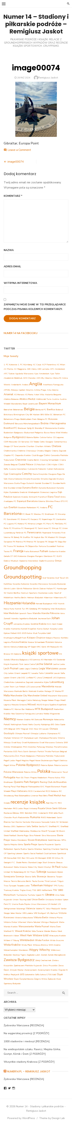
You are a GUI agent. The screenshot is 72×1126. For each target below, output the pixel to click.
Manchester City (19, 695)
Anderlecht (16, 384)
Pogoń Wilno (9, 765)
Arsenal (8, 394)
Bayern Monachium (50, 403)
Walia (61, 922)
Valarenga (20, 908)
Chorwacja (31, 450)
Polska (43, 771)
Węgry (33, 950)
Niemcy (10, 718)
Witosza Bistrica (40, 945)
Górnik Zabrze (39, 588)
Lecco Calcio (29, 664)
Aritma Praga (40, 390)
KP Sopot (32, 646)
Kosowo (50, 642)
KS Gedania (16, 654)
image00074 (16, 162)
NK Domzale (36, 719)
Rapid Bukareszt (52, 786)
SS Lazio (30, 858)
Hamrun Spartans (29, 593)
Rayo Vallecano (19, 791)
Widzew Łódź (40, 935)
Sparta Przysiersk (46, 844)
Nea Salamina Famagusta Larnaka (27, 713)
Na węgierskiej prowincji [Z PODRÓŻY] (26, 1033)
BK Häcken (35, 414)
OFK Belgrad (9, 729)
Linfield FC (31, 677)
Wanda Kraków (11, 926)
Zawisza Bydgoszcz (19, 960)
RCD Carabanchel (36, 791)
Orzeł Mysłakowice (30, 742)
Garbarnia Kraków (57, 551)
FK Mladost (50, 537)
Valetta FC (40, 908)
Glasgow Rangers (35, 556)
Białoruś (59, 409)
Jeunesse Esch (44, 618)
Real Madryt (54, 795)
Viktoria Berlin (41, 917)
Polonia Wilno (30, 772)
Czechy (27, 474)
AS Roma (29, 394)
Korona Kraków (19, 642)
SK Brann (60, 831)
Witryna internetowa (20, 283)
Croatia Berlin (33, 460)
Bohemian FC (59, 414)
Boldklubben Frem (28, 419)
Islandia (14, 618)
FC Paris (47, 523)
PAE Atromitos (29, 747)
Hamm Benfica (13, 593)
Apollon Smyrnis (25, 390)
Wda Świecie (37, 931)
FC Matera (19, 523)
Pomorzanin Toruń (59, 772)
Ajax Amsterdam (41, 373)
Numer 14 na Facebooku (20, 333)
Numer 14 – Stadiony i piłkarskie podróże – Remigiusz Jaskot (36, 23)
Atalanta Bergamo (53, 394)
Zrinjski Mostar (17, 970)
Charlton (30, 446)
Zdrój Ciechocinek (43, 960)
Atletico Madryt (27, 399)
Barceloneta (16, 403)
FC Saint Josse (41, 528)
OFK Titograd (22, 729)
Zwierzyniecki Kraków (48, 970)
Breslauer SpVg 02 (26, 428)
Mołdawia (29, 709)
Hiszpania (12, 603)
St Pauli (56, 867)
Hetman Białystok (35, 597)
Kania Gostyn (43, 628)
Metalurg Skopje (39, 700)
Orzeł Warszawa (47, 742)
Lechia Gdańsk (44, 664)
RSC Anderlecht (40, 813)
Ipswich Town (25, 613)
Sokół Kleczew (54, 840)
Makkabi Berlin (21, 691)
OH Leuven (44, 729)
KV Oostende (59, 659)
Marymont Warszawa (57, 695)
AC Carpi (37, 364)
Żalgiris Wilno (40, 979)
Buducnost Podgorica (33, 432)
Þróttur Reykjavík (11, 974)
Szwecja (20, 876)
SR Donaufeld (10, 858)
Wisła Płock (26, 945)
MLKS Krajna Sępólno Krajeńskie (51, 704)
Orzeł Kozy (16, 742)
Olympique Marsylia (48, 738)
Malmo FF (59, 691)
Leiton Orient (14, 673)
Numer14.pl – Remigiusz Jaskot (28, 1071)
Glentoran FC (50, 556)
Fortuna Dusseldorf (47, 546)
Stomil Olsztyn (44, 867)
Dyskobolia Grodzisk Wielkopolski (24, 492)
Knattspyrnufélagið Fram (15, 637)
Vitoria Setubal (33, 922)
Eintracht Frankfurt (38, 496)
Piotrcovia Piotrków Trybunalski (50, 756)
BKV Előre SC (46, 414)
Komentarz (13, 196)
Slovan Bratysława (37, 839)
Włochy (44, 950)
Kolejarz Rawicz (53, 637)
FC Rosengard (27, 528)
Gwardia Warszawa (39, 584)
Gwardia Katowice (21, 584)
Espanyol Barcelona (27, 501)
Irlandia (37, 613)
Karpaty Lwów (56, 628)
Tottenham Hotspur (41, 885)
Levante (49, 673)
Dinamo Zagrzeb (48, 478)
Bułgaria (7, 437)
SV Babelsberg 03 (18, 872)
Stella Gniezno (20, 867)
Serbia (35, 826)
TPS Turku (59, 885)
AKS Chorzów (29, 378)
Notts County (34, 724)
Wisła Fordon (42, 940)
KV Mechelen (47, 659)
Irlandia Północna (50, 613)
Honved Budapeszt (44, 603)
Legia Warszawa (48, 668)
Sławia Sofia (30, 876)
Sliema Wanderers (19, 840)
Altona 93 (56, 378)
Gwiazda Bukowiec (57, 584)
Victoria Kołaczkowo (24, 917)
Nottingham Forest (19, 724)
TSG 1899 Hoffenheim (42, 890)
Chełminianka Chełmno (14, 450)
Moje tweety (11, 356)
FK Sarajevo (39, 541)
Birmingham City (21, 414)
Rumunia (35, 817)
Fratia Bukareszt (31, 551)
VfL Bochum (52, 913)
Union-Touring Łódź (22, 899)
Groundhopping (23, 567)
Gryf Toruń (60, 578)
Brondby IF (39, 428)
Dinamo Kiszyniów (31, 478)
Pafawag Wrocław (45, 747)
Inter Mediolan (11, 613)
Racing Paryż (10, 786)
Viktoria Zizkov (10, 922)
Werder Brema (50, 931)
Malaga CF (49, 691)
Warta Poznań (42, 926)
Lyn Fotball (20, 686)
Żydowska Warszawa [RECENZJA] (24, 1025)
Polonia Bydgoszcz (28, 765)
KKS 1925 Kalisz (24, 633)
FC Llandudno (59, 519)
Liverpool (47, 677)
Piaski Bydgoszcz (28, 756)
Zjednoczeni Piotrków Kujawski (28, 965)
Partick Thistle (44, 751)
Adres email (12, 266)
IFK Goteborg (31, 608)
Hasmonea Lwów (45, 593)
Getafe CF (8, 556)
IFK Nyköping (44, 608)
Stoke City (32, 867)
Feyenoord (46, 532)
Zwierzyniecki (30, 970)
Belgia (29, 409)
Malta (7, 695)
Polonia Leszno (61, 765)
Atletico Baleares (11, 399)
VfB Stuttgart (40, 913)
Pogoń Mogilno (22, 760)
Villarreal (22, 922)
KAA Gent (51, 624)
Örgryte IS (63, 970)
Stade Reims (21, 862)
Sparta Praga (30, 844)
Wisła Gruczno (57, 940)
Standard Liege (35, 862)
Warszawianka (26, 926)
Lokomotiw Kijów (41, 682)
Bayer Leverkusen (30, 403)
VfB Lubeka (27, 913)
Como (47, 455)
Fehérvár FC (21, 532)
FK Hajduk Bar (37, 537)
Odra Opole (60, 724)
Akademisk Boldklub (13, 378)
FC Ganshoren (10, 519)
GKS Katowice (19, 556)
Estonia (41, 501)
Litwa (39, 677)
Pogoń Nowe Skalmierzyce (41, 760)
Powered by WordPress (21, 1118)
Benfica (51, 409)
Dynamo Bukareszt (47, 487)
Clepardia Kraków (23, 455)
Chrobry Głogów (44, 450)
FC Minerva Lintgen (33, 523)
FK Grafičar (25, 537)
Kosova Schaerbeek (36, 642)
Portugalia (9, 777)
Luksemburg (57, 682)
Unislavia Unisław (53, 899)
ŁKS (22, 974)
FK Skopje (49, 541)
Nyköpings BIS (47, 724)
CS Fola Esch (40, 464)
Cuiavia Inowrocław (18, 469)
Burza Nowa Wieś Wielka (55, 432)
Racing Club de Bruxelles (53, 782)
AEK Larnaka (43, 369)
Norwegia (48, 719)
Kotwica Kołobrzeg (19, 646)
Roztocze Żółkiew (11, 813)
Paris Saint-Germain (27, 751)
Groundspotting (23, 576)
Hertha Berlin (20, 597)
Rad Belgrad (22, 786)
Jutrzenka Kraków (21, 624)
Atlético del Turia (43, 399)
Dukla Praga (20, 483)
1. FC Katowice (10, 364)
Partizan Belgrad (59, 751)
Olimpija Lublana (38, 733)
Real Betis (43, 795)
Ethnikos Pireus (53, 501)
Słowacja (41, 876)
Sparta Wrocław (35, 849)
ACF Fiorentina (49, 364)
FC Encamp (60, 514)
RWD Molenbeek (48, 817)
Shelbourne (35, 831)
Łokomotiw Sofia (32, 974)
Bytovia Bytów (32, 437)
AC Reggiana (20, 369)
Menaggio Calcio (24, 700)
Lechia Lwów (59, 664)
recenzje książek (28, 802)
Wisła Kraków (12, 945)
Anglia (35, 384)
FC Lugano (9, 523)
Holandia (28, 603)
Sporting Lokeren (15, 853)
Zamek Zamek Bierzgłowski (53, 954)
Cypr (6, 473)
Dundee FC (47, 483)
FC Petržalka (57, 523)
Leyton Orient (10, 677)
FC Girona (22, 519)
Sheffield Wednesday (20, 831)
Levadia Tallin (37, 673)
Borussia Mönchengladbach (27, 423)
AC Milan (60, 364)
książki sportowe (40, 653)
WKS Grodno (54, 945)
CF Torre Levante (17, 446)
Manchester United (37, 695)
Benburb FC (40, 409)
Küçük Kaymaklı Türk (13, 664)
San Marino (16, 822)
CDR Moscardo (10, 441)
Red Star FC (51, 803)
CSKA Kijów (51, 464)
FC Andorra (42, 507)
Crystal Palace (25, 464)
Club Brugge (37, 455)
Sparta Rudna (20, 849)
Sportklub (61, 853)
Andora (25, 384)
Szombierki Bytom (55, 872)
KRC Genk (41, 646)
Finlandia (56, 532)
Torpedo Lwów (23, 885)
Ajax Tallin (55, 373)
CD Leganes (58, 437)
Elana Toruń (54, 496)
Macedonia (48, 686)
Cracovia (20, 459)
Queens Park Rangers (26, 782)
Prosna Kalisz (54, 777)
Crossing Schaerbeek (49, 460)
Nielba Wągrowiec (52, 713)
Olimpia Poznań (22, 733)
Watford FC (9, 931)
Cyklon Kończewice (55, 469)
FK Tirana (8, 546)
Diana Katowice (15, 478)
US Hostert (52, 904)
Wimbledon (27, 940)
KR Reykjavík (53, 646)
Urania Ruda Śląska (21, 904)
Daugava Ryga (55, 474)
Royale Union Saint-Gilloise (52, 808)
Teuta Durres (38, 881)
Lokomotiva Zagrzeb (24, 682)
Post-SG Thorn (23, 777)
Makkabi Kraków (36, 691)
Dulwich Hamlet (33, 483)
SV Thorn (31, 872)
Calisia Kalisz (46, 437)
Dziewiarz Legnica (48, 492)
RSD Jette (53, 813)
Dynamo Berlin (30, 487)
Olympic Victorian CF (13, 738)
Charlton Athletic (43, 446)
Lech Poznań (11, 668)
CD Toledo (34, 441)
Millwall (32, 704)
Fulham (44, 551)
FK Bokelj (15, 537)
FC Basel (26, 514)
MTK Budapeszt (44, 709)
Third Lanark (50, 881)
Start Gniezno (48, 862)
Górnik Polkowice (24, 588)
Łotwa (43, 974)
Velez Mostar (16, 913)
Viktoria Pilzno (55, 917)
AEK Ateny (32, 369)
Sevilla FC (43, 826)
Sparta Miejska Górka (13, 844)
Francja (18, 551)
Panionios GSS (10, 751)
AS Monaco (19, 394)
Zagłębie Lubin (33, 954)
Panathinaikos (60, 747)
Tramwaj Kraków (11, 890)
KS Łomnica (35, 659)
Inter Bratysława (58, 608)
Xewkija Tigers (19, 954)
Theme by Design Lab (52, 1118)
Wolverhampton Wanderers (16, 950)
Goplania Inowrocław (28, 560)
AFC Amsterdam (57, 369)
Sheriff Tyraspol (48, 831)
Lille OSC (21, 677)
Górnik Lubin (10, 588)
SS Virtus (56, 858)
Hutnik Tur (20, 608)
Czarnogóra (15, 473)
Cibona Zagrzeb (59, 450)
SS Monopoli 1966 (43, 858)
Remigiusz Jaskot (48, 77)
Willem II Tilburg (11, 940)
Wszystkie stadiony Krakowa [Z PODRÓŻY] (29, 1062)
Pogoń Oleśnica (60, 760)
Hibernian (48, 597)
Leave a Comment (19, 150)
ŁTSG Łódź (51, 974)
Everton (13, 507)
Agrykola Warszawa (24, 373)
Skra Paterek (35, 835)
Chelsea (56, 446)
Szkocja (41, 872)
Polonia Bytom (47, 765)
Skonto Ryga (22, 835)
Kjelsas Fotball (10, 633)
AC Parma (8, 369)
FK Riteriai (28, 541)
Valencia (30, 908)
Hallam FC (51, 588)
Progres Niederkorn (38, 777)
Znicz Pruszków (50, 965)
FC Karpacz (33, 519)
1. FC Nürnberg (25, 364)
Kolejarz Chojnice (36, 637)
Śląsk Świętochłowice (23, 979)
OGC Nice (33, 729)
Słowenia (51, 876)
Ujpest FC (40, 895)
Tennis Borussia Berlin (21, 881)
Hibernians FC (60, 597)
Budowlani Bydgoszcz (13, 432)
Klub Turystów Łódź (42, 633)
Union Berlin (38, 899)
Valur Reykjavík (53, 908)
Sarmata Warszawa (32, 822)
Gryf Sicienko (48, 578)
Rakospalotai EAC (36, 786)
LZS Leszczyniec (33, 686)
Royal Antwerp (30, 808)
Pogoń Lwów (9, 760)
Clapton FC (9, 455)
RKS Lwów (18, 808)
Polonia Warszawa (13, 771)
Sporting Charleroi (51, 849)
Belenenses (18, 409)
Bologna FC (42, 419)
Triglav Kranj (25, 890)
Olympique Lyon (31, 738)
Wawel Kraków (23, 931)
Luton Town (9, 686)
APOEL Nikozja (11, 390)
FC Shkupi (53, 528)
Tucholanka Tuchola (25, 895)
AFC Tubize (9, 373)
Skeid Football (10, 835)
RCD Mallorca (52, 791)
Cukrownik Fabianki (37, 469)
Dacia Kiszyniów (40, 474)
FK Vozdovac (19, 546)
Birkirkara (8, 414)
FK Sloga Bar (60, 541)
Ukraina (49, 895)
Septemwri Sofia (23, 826)
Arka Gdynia (52, 390)
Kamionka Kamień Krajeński (23, 628)
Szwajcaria (9, 876)
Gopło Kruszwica (46, 560)
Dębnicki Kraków (20, 496)
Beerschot (8, 409)
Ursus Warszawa (39, 904)
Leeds (21, 668)
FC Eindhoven (48, 514)
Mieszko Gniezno (19, 704)
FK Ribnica (18, 541)
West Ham (26, 935)
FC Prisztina (14, 528)
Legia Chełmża (31, 668)
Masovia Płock (10, 700)
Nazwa (9, 250)
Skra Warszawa (49, 835)
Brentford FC (10, 428)
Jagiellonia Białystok (28, 618)
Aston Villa (39, 394)
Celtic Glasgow (46, 441)
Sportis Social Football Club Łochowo (39, 853)
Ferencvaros (34, 532)
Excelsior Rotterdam (27, 507)
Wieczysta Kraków (57, 935)
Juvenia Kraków (39, 623)
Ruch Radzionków (21, 817)
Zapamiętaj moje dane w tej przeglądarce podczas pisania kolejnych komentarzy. (35, 307)
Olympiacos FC (54, 733)
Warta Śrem (55, 926)
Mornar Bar (20, 709)
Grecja (58, 560)
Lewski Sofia (59, 673)
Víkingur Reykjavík (49, 922)
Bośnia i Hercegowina (53, 423)
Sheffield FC (54, 826)
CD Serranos (23, 441)
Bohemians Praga (12, 419)
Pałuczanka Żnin (11, 756)
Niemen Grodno (23, 719)
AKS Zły (40, 378)
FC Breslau (36, 514)
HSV (55, 603)
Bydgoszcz (19, 437)
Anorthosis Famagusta (53, 384)
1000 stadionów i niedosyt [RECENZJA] (27, 1041)
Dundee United (15, 487)
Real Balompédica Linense (26, 795)
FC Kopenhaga (45, 519)
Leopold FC (26, 673)
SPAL (63, 840)
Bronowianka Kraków (55, 428)
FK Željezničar (31, 546)
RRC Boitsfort (26, 813)
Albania (48, 378)
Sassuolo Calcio (48, 822)
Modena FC (9, 709)
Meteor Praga (54, 700)
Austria (55, 399)
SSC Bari (21, 858)
